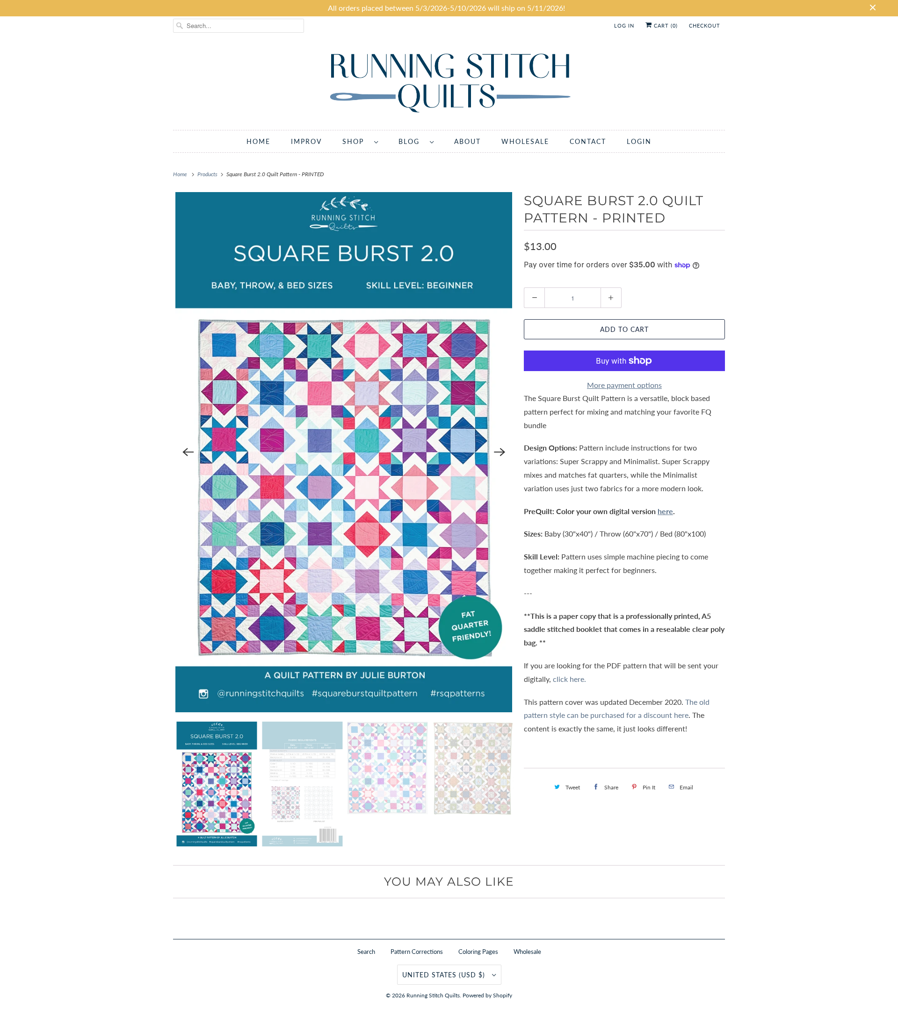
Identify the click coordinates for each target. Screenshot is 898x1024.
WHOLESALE (525, 141)
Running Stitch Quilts (433, 995)
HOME (258, 141)
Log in (624, 25)
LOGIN (639, 141)
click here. (570, 678)
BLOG (411, 141)
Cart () (665, 25)
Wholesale (527, 951)
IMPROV (306, 141)
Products (208, 174)
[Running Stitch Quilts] (449, 85)
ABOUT (467, 141)
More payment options (624, 384)
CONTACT (588, 141)
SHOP (355, 141)
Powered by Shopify (487, 995)
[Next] (499, 452)
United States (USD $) (444, 975)
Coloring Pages (478, 951)
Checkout (704, 25)
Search (366, 951)
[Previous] (188, 452)
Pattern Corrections (417, 951)
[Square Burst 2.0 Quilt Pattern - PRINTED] (343, 452)
